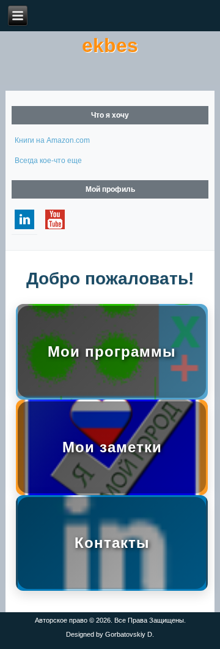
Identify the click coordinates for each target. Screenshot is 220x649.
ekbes (110, 45)
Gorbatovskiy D (128, 634)
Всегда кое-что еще (48, 160)
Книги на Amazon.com (52, 140)
